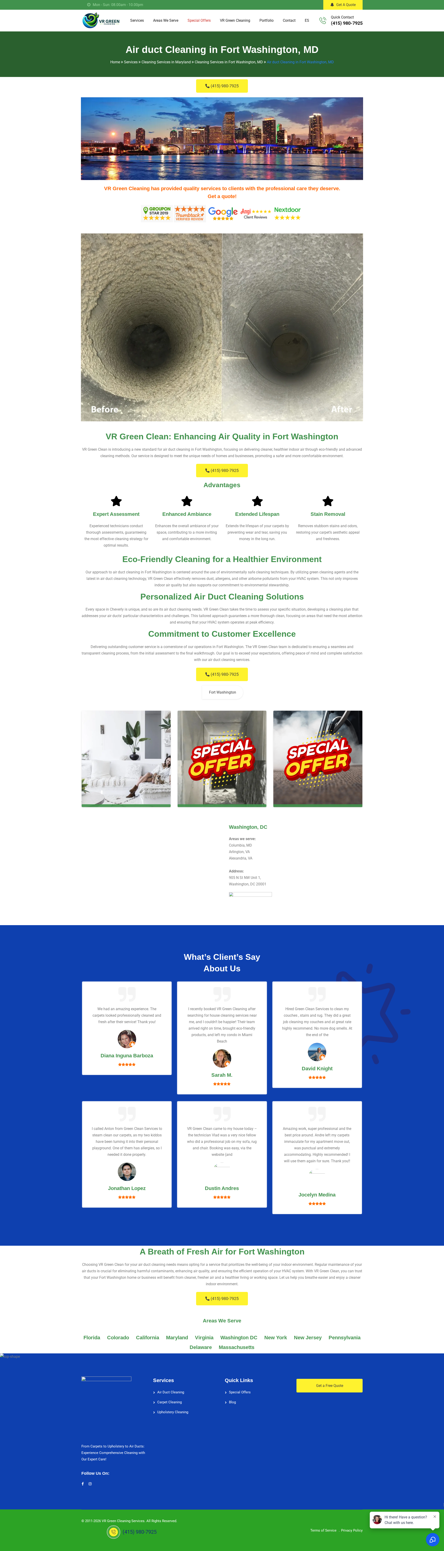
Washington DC (238, 1337)
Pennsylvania (345, 1337)
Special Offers (199, 20)
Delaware (201, 1347)
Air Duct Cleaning (170, 1392)
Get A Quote (346, 5)
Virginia (204, 1337)
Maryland (177, 1337)
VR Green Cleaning (235, 20)
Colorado (118, 1337)
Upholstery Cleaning (172, 1412)
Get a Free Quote (329, 1385)
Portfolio (266, 20)
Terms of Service (323, 1530)
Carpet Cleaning (169, 1402)
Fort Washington (222, 692)
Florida (91, 1337)
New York (275, 1337)
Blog (232, 1402)
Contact (289, 20)
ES (307, 20)
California (147, 1337)
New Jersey (308, 1337)
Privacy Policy (352, 1530)
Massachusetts (236, 1347)
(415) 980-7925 (347, 23)
